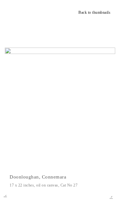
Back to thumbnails (94, 12)
